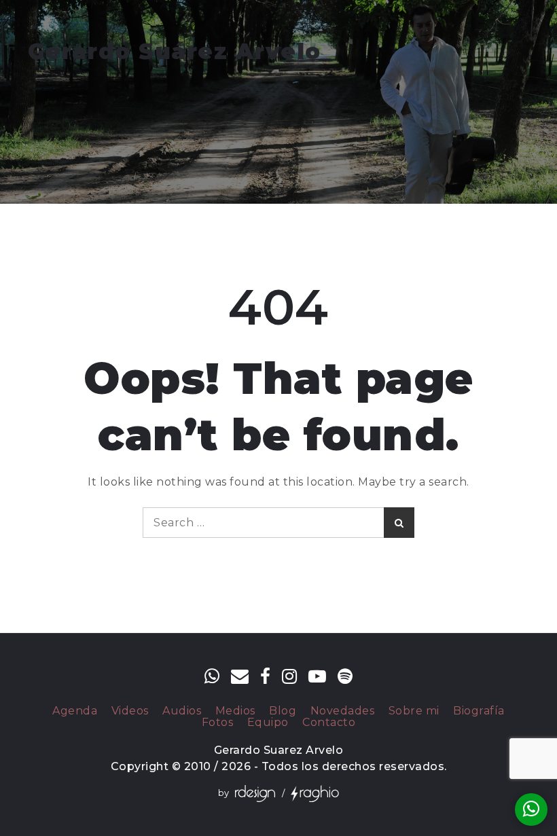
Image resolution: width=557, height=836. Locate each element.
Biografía (479, 711)
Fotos (218, 723)
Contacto (328, 723)
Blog (282, 711)
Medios (235, 711)
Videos (130, 711)
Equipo (268, 723)
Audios (181, 711)
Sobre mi (414, 711)
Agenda (74, 711)
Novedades (342, 711)
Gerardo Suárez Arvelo (174, 51)
